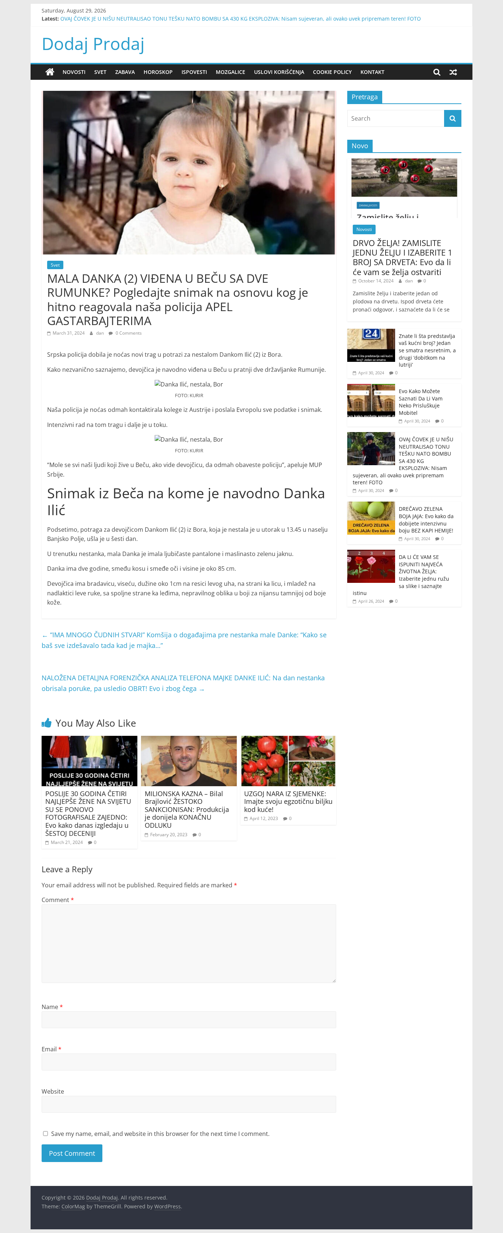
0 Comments (128, 333)
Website (53, 1091)
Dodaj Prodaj (93, 43)
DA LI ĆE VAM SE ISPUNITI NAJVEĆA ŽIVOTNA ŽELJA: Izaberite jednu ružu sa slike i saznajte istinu (401, 574)
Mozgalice (230, 71)
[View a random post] (453, 72)
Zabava (125, 71)
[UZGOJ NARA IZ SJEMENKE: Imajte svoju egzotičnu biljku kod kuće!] (288, 740)
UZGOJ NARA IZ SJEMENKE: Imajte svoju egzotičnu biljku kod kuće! (288, 801)
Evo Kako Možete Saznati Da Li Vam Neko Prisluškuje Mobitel (421, 402)
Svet (100, 71)
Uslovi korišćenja (279, 71)
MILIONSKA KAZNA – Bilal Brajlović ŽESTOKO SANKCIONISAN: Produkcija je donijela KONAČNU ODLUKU (187, 809)
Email (51, 1049)
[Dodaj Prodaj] (50, 72)
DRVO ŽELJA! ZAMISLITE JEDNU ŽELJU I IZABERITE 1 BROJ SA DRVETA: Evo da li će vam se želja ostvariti (403, 257)
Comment (58, 900)
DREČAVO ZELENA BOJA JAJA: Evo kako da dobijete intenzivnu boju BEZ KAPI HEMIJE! (426, 519)
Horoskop (158, 71)
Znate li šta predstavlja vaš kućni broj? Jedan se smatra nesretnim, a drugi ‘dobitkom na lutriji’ (427, 350)
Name (52, 1007)
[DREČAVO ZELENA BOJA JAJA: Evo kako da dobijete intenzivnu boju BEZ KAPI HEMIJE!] (371, 505)
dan (100, 333)
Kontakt (372, 71)
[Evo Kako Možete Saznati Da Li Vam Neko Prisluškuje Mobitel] (371, 387)
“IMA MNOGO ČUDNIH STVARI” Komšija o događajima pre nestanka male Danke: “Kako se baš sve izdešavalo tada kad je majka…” (184, 640)
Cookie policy (332, 71)
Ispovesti (194, 71)
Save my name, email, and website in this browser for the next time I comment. (160, 1134)
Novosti (74, 71)
